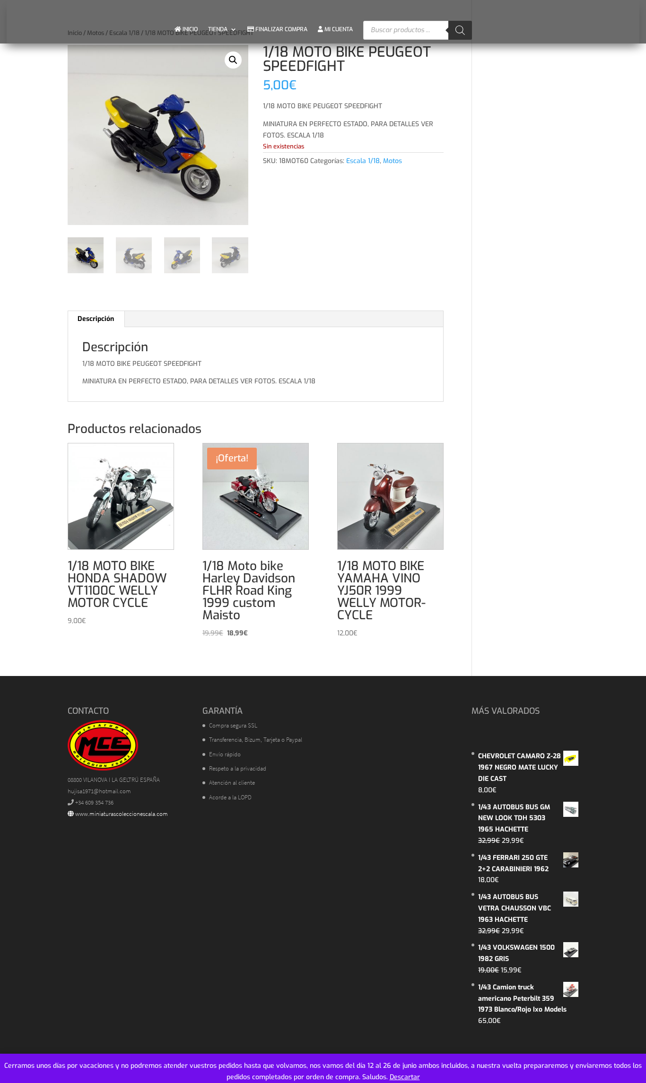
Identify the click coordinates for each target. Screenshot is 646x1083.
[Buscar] (460, 30)
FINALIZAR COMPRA (280, 29)
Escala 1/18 (363, 160)
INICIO (189, 29)
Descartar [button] (405, 1077)
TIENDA (217, 29)
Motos (392, 160)
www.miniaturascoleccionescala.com (121, 814)
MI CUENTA (338, 29)
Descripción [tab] (96, 318)
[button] (233, 60)
